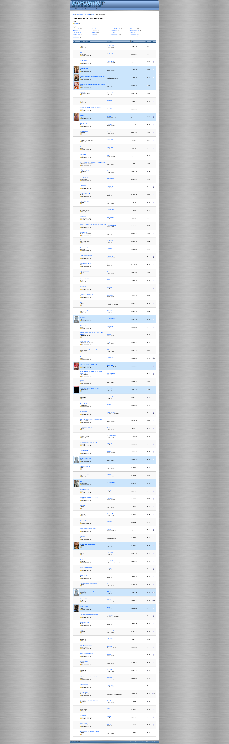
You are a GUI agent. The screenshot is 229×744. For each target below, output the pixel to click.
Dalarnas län (114, 35)
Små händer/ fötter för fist (85, 263)
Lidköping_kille (112, 630)
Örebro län (113, 32)
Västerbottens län (134, 34)
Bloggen (98, 8)
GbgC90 (109, 505)
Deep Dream (110, 357)
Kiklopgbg (111, 53)
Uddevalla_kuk (110, 209)
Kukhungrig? (83, 286)
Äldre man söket (83, 123)
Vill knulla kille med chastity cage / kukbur (89, 676)
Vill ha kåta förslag (84, 131)
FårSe (108, 170)
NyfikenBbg (109, 310)
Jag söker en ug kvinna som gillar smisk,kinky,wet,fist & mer (93, 224)
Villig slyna (82, 92)
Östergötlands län (76, 34)
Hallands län (94, 35)
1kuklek (109, 623)
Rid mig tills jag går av (84, 341)
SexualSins (109, 700)
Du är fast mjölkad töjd (85, 598)
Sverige (76, 23)
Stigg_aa (109, 724)
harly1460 (111, 92)
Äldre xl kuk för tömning (85, 201)
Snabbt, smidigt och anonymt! (86, 653)
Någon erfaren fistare (84, 622)
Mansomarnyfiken (111, 412)
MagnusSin (109, 420)
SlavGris (109, 451)
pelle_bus (109, 194)
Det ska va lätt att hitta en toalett (87, 707)
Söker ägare (82, 536)
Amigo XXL (109, 163)
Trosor (81, 630)
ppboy (108, 155)
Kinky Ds (109, 716)
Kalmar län (94, 28)
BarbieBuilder (110, 295)
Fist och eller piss (84, 403)
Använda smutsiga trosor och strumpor (88, 583)
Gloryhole (82, 559)
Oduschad (82, 505)
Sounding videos (83, 520)
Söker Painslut (83, 715)
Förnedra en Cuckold (84, 247)
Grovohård (109, 271)
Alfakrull (109, 404)
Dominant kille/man (84, 450)
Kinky (81, 52)
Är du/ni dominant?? (84, 240)
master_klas (110, 466)
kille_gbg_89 (110, 396)
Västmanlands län (115, 34)
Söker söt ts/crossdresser (86, 138)
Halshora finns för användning (86, 294)
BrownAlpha (109, 669)
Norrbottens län (133, 35)
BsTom (108, 576)
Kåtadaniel (109, 474)
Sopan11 (109, 334)
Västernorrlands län (134, 30)
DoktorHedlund (110, 685)
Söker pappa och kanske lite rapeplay (88, 528)
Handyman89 (110, 381)
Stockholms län (76, 28)
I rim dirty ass (83, 185)
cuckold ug (109, 248)
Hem (73, 8)
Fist (81, 513)
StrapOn (82, 669)
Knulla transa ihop (84, 60)
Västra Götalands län (115, 28)
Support (156, 741)
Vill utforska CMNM (84, 661)
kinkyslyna (109, 646)
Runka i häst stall (83, 208)
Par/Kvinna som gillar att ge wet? (87, 310)
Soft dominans (83, 216)
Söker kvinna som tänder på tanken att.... (89, 442)
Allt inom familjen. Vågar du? (86, 427)
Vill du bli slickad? (84, 177)
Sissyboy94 (109, 537)
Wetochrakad (110, 638)
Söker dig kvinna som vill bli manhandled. (89, 700)
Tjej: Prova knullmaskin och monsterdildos (89, 614)
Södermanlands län (77, 32)
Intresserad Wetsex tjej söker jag (87, 637)
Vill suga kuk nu (83, 232)
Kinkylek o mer (83, 552)
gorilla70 (110, 108)
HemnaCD (109, 232)
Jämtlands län (133, 32)
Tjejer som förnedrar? (84, 271)
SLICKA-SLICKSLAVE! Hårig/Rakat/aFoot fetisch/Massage (92, 162)
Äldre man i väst (110, 178)
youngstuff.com (112, 201)
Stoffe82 (109, 131)
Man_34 (109, 342)
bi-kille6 (108, 279)
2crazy (108, 693)
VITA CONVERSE (111, 373)
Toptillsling (111, 560)
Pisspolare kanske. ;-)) (85, 193)
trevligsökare (110, 326)
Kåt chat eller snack (84, 489)
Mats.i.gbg (109, 124)
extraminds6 (110, 552)
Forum (93, 8)
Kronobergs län (76, 37)
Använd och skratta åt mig (85, 396)
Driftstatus (148, 741)
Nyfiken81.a (109, 568)
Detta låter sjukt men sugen (86, 645)
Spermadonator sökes (85, 44)
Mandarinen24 (110, 100)
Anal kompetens (83, 146)
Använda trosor (83, 411)
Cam (81, 302)
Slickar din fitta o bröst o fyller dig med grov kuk (90, 107)
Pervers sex (82, 356)
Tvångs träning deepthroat (86, 170)
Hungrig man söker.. (84, 434)
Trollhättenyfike (110, 513)
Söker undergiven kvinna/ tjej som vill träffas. (89, 731)
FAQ (153, 741)
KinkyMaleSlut (110, 186)
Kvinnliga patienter (84, 684)
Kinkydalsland (110, 498)
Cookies (143, 741)
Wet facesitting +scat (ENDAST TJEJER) (89, 497)
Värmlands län (114, 30)
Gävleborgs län (133, 28)
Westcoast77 (110, 521)
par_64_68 (109, 302)
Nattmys (82, 380)
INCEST (82, 99)
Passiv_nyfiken (110, 61)
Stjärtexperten (110, 147)
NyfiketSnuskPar (111, 615)
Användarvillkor (133, 741)
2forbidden (109, 427)
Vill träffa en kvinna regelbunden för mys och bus (90, 349)
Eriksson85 (109, 662)
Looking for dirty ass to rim (86, 255)
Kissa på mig (83, 154)
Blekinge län (94, 32)
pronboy (109, 490)
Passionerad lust (112, 435)
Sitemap (139, 741)
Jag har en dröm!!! (84, 723)
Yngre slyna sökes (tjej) (85, 466)
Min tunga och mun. (84, 575)
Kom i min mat (83, 325)
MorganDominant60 (111, 225)
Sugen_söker (110, 139)
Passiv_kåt (111, 264)
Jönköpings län (76, 35)
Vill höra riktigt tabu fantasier (86, 567)
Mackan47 (109, 443)
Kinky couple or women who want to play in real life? (91, 419)
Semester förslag (83, 692)
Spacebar (109, 529)
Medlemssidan (78, 8)
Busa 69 (109, 599)
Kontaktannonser (86, 8)
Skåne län (94, 34)
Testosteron (109, 287)
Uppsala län (75, 30)
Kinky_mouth (111, 45)
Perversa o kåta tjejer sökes (86, 473)
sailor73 (109, 731)
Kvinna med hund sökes (85, 278)
